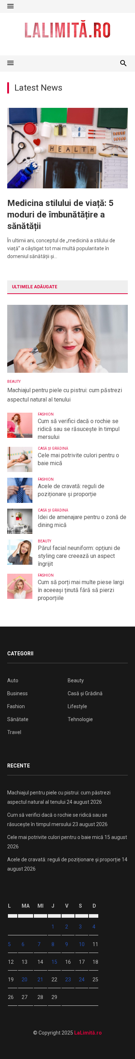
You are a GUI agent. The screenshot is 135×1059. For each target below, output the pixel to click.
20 (24, 979)
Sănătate (17, 719)
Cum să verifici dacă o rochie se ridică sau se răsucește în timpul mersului (79, 429)
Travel (14, 732)
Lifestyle (77, 706)
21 (40, 979)
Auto (12, 680)
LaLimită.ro (88, 1033)
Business (17, 693)
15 (54, 962)
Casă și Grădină (53, 448)
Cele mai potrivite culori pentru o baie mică (78, 459)
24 (82, 979)
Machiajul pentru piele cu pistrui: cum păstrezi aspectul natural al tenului (64, 395)
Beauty (14, 382)
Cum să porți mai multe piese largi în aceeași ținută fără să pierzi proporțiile (81, 590)
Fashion (46, 414)
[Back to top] (115, 1039)
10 (82, 944)
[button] (10, 6)
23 (68, 979)
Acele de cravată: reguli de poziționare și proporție (71, 490)
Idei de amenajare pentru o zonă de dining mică (82, 521)
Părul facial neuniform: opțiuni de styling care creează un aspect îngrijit (79, 556)
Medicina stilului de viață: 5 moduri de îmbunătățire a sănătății (60, 214)
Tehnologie (80, 719)
